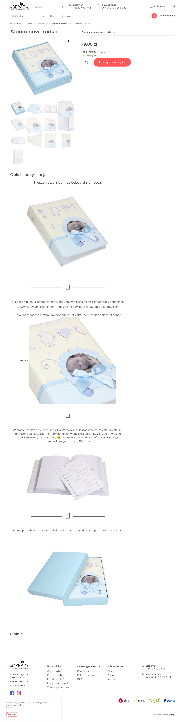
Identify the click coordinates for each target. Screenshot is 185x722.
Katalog (19, 16)
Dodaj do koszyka (112, 62)
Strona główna (16, 23)
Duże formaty (54, 675)
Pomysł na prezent (57, 683)
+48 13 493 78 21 (19, 681)
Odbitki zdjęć (54, 671)
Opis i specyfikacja (92, 32)
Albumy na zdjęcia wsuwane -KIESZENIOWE (53, 23)
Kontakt (66, 16)
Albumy (28, 23)
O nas (111, 675)
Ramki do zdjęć (55, 679)
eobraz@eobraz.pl (20, 685)
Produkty (54, 666)
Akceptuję (12, 714)
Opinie (111, 32)
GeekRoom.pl (169, 714)
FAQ (79, 679)
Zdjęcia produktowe (58, 687)
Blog (52, 16)
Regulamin (83, 671)
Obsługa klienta (88, 666)
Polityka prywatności (88, 675)
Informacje (115, 666)
